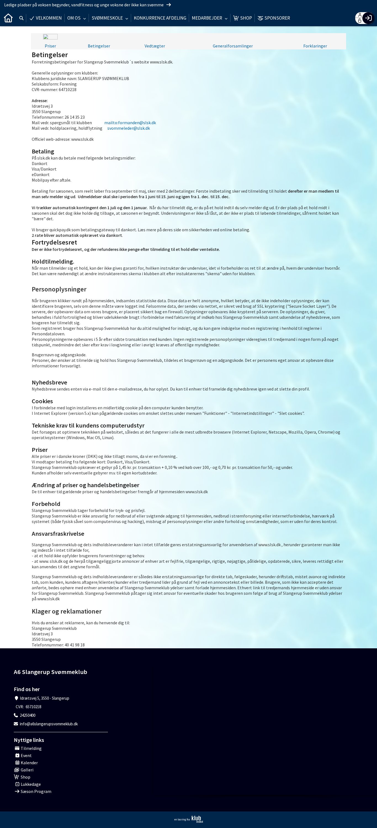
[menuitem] (8, 18)
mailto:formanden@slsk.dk (130, 122)
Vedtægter (155, 46)
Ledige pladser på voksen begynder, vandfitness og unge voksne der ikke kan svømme (84, 4)
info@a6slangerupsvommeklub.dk (49, 723)
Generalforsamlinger (233, 46)
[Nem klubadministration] (188, 819)
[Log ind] (368, 18)
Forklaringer (315, 46)
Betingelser (99, 46)
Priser (50, 46)
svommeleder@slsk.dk (128, 128)
